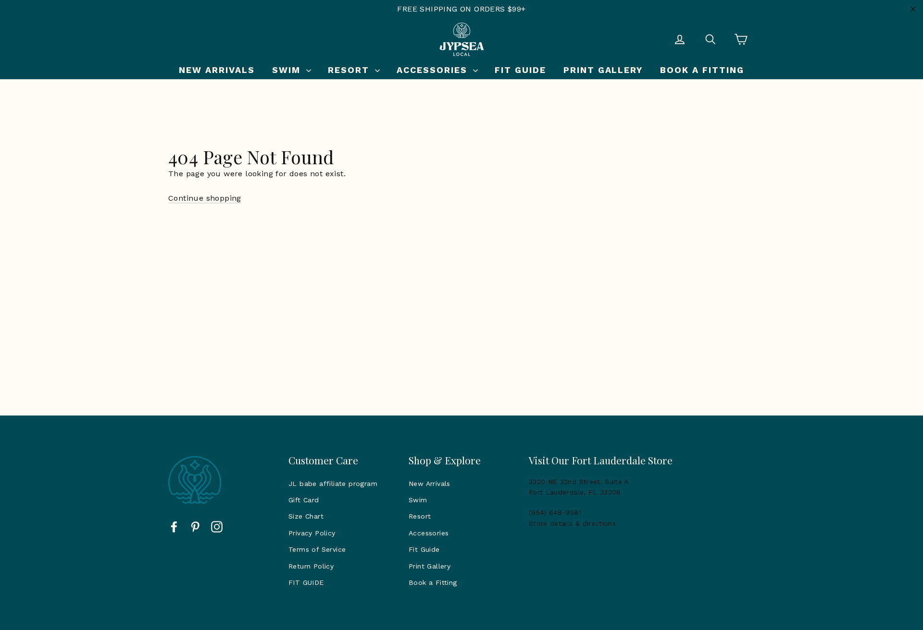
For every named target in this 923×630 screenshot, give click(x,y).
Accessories (434, 70)
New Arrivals (217, 70)
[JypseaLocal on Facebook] (174, 526)
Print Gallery (603, 70)
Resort (350, 70)
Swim (288, 70)
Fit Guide (520, 70)
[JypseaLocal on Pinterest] (195, 526)
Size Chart (306, 516)
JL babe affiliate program (332, 483)
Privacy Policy (312, 533)
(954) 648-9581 (555, 512)
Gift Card (303, 500)
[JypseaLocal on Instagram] (217, 526)
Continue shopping (204, 198)
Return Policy (311, 566)
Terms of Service (317, 549)
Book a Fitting (702, 70)
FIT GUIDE (306, 582)
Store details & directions (572, 523)
